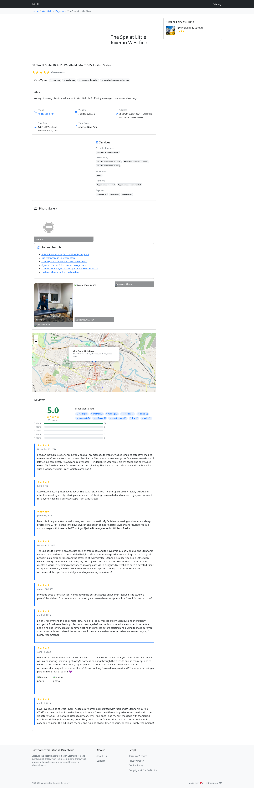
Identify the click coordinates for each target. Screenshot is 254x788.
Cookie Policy (136, 765)
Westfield (47, 11)
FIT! (36, 4)
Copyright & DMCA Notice (143, 770)
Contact (100, 760)
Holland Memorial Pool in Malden (60, 272)
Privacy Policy (136, 760)
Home (35, 11)
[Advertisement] (70, 39)
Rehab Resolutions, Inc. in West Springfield (65, 254)
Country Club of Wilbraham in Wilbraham (64, 261)
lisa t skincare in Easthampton (58, 258)
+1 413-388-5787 (46, 113)
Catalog (217, 4)
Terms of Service (138, 756)
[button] (118, 348)
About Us (101, 756)
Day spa (59, 11)
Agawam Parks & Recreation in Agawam (63, 265)
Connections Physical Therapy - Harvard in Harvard (69, 268)
